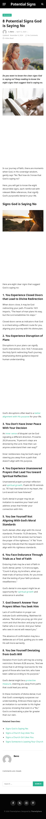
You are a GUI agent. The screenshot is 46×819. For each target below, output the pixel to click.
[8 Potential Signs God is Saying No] (23, 56)
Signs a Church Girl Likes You (20, 737)
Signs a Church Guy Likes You (20, 733)
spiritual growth (14, 485)
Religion (7, 15)
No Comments (33, 35)
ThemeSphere (36, 811)
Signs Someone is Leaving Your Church (24, 741)
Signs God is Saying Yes (17, 728)
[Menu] (4, 4)
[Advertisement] (23, 142)
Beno (12, 32)
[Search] (42, 4)
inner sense (11, 433)
